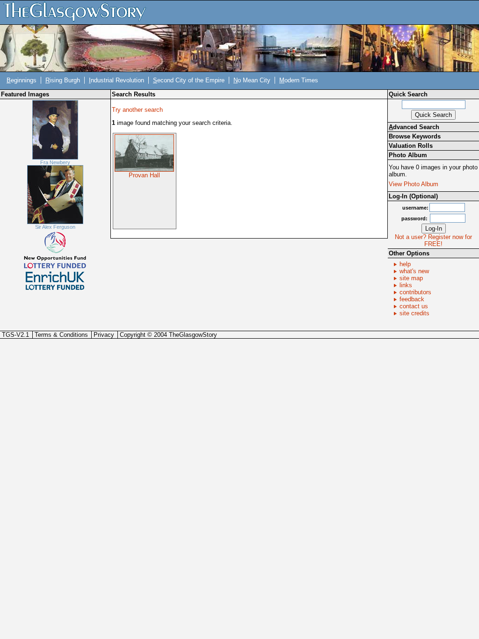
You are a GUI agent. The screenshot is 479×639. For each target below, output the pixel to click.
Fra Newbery (55, 162)
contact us (413, 306)
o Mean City (251, 80)
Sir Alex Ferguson (55, 227)
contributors (415, 292)
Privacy (104, 334)
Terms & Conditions (61, 334)
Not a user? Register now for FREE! (433, 240)
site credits (414, 313)
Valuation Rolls (411, 145)
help (405, 264)
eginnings (21, 80)
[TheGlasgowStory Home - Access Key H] (78, 12)
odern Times (298, 80)
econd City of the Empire (189, 80)
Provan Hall (144, 175)
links (405, 285)
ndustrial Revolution (116, 80)
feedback (411, 299)
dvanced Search (414, 127)
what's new (414, 271)
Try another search (137, 109)
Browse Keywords (415, 136)
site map (411, 278)
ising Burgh (62, 80)
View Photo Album (413, 184)
